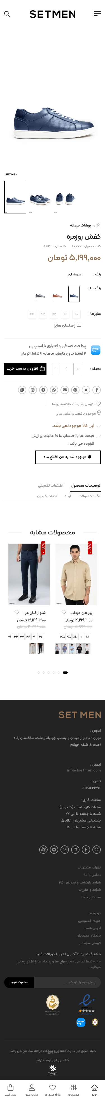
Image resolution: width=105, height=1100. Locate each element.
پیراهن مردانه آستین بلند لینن (69, 613)
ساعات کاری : (91, 800)
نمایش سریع (76, 600)
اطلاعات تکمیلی (50, 486)
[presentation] (93, 648)
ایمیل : (95, 765)
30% (90, 545)
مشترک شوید (19, 982)
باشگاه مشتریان (88, 936)
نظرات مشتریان (89, 867)
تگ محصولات (89, 496)
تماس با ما (92, 875)
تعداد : (95, 369)
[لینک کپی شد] (22, 390)
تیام (39, 1060)
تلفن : (96, 781)
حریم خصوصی (89, 921)
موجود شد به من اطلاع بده (65, 457)
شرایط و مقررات (89, 890)
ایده (68, 496)
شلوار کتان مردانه (32, 613)
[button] (65, 672)
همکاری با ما (91, 897)
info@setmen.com (84, 770)
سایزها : (94, 314)
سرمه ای (74, 274)
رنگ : (97, 274)
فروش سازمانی (90, 943)
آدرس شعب (92, 928)
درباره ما (95, 913)
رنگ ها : (94, 288)
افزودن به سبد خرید (22, 369)
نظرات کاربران (47, 496)
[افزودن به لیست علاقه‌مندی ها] (64, 612)
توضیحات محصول (85, 486)
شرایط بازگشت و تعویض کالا (80, 882)
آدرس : (95, 731)
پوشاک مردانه (80, 225)
